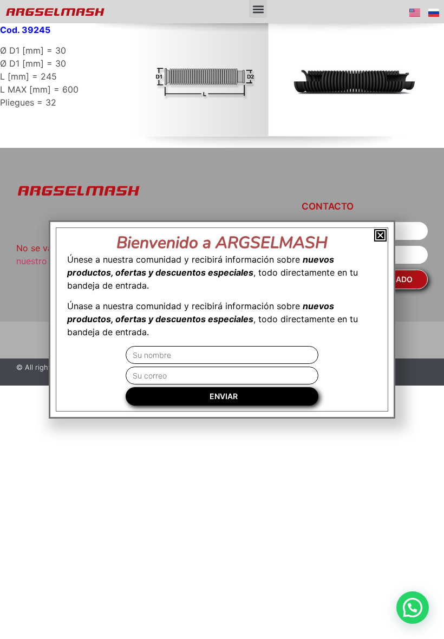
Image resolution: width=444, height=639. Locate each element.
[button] (258, 9)
